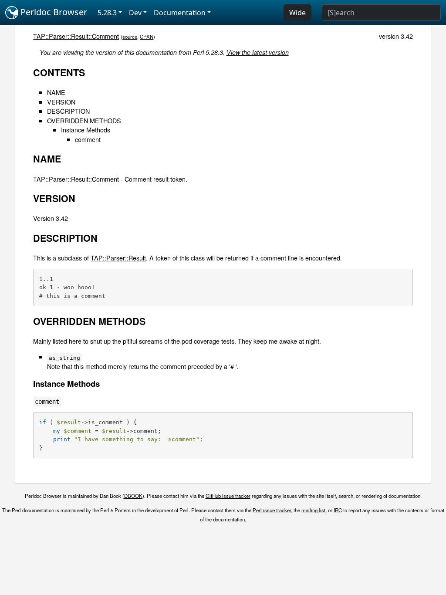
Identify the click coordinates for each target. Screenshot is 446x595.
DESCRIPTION (68, 110)
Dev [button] (135, 12)
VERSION (61, 101)
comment (88, 139)
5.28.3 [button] (107, 12)
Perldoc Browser (52, 12)
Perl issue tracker (272, 510)
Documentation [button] (180, 12)
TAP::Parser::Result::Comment (76, 36)
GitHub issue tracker (228, 495)
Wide (297, 12)
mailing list (313, 510)
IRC (338, 510)
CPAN (146, 36)
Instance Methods (85, 129)
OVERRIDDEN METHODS (84, 120)
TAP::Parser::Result (118, 257)
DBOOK (133, 495)
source (129, 36)
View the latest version (257, 52)
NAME (56, 92)
